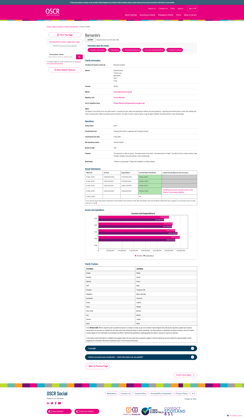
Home (49, 27)
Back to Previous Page (98, 366)
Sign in (191, 8)
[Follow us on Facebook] (56, 403)
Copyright (92, 348)
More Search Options (65, 70)
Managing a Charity (165, 14)
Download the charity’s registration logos (65, 42)
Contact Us (163, 8)
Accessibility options (235, 415)
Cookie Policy (140, 393)
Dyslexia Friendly (87, 411)
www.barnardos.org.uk (123, 92)
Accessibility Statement (161, 393)
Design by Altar (191, 399)
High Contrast (58, 411)
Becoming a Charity (147, 14)
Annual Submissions (132, 50)
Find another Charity (56, 54)
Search (180, 8)
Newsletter (111, 393)
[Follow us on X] (52, 403)
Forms (178, 14)
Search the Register (71, 27)
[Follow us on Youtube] (59, 403)
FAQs (173, 8)
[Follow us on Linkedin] (48, 403)
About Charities (131, 14)
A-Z (193, 393)
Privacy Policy (182, 393)
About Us (152, 8)
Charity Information (98, 50)
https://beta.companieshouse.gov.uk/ (129, 103)
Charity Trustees (175, 50)
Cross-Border (119, 97)
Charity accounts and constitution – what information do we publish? (115, 357)
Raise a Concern (190, 14)
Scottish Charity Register (183, 375)
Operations (115, 50)
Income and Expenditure (154, 50)
